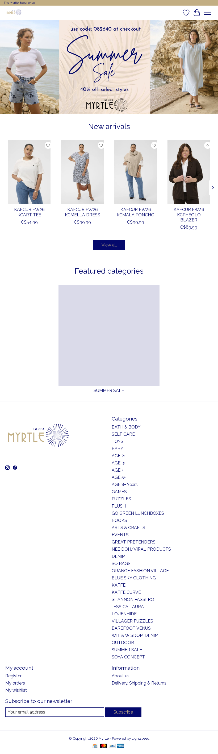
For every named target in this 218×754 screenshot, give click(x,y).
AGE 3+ (119, 462)
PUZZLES (121, 498)
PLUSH (119, 506)
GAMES (119, 491)
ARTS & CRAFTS (128, 527)
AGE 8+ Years (125, 484)
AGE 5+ (119, 477)
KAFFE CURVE (126, 592)
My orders (15, 683)
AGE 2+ (119, 455)
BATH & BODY (126, 427)
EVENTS (120, 534)
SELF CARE (123, 434)
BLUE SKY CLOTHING (134, 577)
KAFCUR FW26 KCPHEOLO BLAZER (189, 214)
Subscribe (123, 712)
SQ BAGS (121, 563)
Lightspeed (140, 738)
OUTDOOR (123, 642)
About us (120, 675)
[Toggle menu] (207, 12)
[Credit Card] (95, 746)
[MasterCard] (103, 746)
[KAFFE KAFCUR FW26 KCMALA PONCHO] (136, 172)
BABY (117, 448)
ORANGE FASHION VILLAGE (140, 570)
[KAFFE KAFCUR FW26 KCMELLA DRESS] (82, 172)
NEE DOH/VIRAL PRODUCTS (141, 549)
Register (13, 675)
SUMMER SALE (109, 390)
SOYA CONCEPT (128, 657)
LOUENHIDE (124, 613)
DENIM (118, 556)
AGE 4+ (119, 470)
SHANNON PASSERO (133, 599)
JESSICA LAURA (128, 606)
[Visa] (112, 746)
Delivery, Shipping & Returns (139, 683)
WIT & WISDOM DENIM (135, 635)
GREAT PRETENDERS (134, 542)
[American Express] (120, 746)
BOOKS (119, 520)
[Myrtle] (13, 12)
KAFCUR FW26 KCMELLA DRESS (82, 212)
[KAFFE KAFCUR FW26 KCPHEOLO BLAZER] (189, 172)
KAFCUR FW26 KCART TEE (29, 212)
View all (109, 245)
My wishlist (16, 690)
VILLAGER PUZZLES (132, 621)
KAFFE (118, 585)
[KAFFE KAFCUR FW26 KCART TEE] (29, 172)
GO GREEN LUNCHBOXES (138, 513)
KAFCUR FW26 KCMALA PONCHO (135, 212)
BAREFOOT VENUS (131, 628)
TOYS (117, 441)
